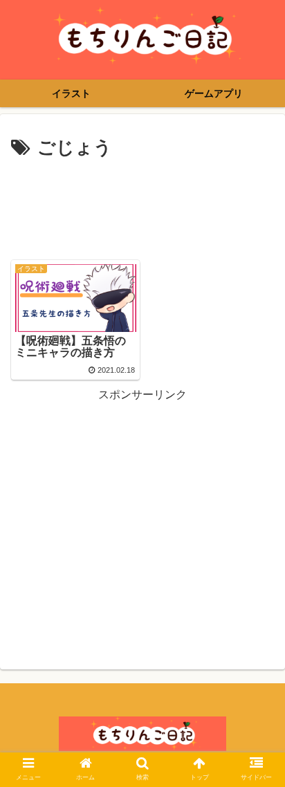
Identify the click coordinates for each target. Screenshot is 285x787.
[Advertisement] (142, 205)
